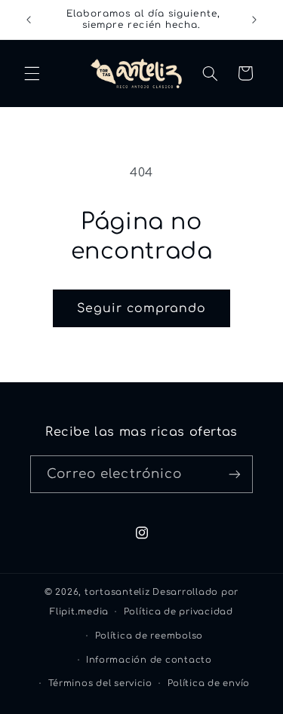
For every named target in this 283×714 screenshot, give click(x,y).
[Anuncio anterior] (28, 19)
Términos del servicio (100, 683)
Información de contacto (149, 660)
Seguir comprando (142, 308)
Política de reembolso (149, 636)
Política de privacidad (178, 612)
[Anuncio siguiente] (254, 19)
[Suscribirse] (234, 473)
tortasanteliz (117, 592)
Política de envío (209, 683)
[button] (31, 73)
